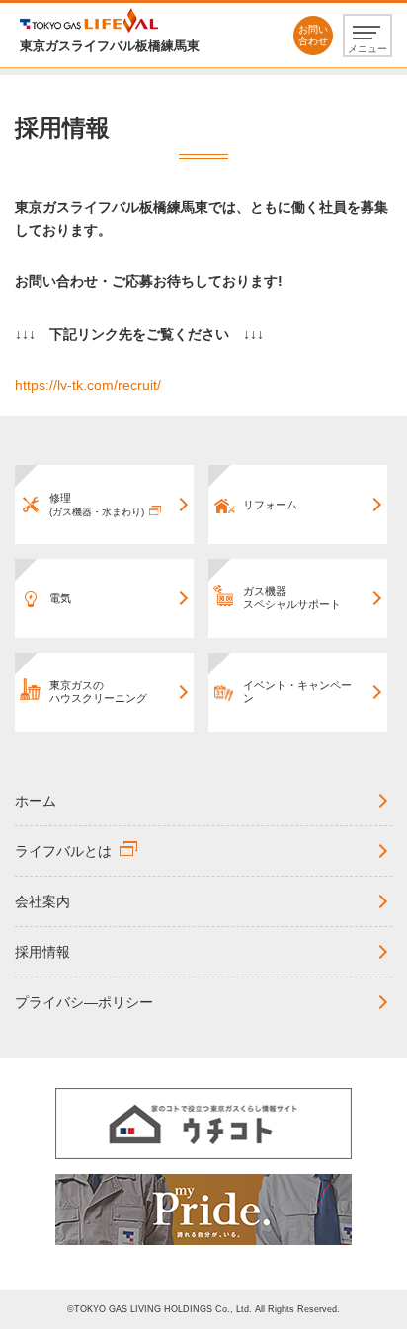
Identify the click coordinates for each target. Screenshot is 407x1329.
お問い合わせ (313, 35)
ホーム (35, 801)
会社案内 (42, 901)
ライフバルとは (63, 851)
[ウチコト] (203, 1124)
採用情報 (42, 952)
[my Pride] (203, 1209)
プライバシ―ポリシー (84, 1002)
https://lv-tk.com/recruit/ (88, 385)
